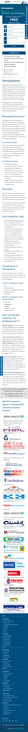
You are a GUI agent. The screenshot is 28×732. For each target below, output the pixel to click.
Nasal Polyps (6, 651)
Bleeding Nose (7, 657)
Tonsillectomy (7, 686)
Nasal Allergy (6, 655)
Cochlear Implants (8, 635)
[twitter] (6, 720)
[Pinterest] (13, 720)
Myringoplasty (7, 639)
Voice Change (7, 680)
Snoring (5, 679)
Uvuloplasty (6, 708)
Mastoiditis (6, 626)
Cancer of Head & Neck (9, 695)
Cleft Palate (6, 706)
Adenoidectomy (7, 685)
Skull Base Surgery (8, 712)
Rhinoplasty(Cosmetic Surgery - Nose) (12, 705)
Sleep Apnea (6, 675)
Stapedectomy (7, 644)
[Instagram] (16, 720)
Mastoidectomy (7, 637)
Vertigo (5, 631)
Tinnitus (5, 630)
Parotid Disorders (7, 700)
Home (2, 11)
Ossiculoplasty (7, 641)
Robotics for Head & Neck (9, 710)
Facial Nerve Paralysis (8, 621)
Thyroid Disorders (8, 699)
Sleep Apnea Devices (8, 673)
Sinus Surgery (7, 664)
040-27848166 (17, 2)
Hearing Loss (6, 622)
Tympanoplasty (7, 643)
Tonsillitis (6, 677)
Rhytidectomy (7, 714)
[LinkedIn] (9, 720)
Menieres (6, 628)
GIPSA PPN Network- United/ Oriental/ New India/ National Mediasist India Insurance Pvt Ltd (13, 423)
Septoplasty (6, 663)
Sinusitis (5, 653)
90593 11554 (9, 72)
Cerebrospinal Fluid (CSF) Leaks (11, 697)
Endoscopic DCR (7, 661)
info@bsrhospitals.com (12, 74)
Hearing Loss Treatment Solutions (11, 624)
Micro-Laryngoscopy (8, 688)
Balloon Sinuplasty (8, 666)
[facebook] (3, 720)
